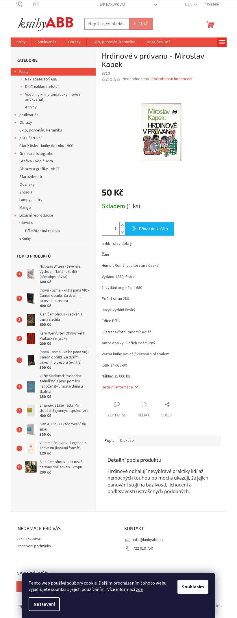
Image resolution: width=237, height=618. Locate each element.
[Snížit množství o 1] (122, 232)
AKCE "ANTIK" (30, 138)
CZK (188, 4)
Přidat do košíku (153, 228)
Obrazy (25, 122)
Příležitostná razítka (42, 231)
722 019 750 (143, 548)
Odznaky (27, 184)
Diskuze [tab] (127, 441)
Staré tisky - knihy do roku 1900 (46, 146)
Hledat (141, 23)
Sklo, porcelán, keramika (40, 130)
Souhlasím (193, 587)
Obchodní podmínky (33, 546)
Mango (25, 208)
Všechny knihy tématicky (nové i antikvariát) (52, 97)
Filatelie (26, 223)
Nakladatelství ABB (41, 79)
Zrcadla (25, 192)
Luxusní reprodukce (36, 215)
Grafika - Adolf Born (36, 161)
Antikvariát (28, 115)
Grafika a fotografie (36, 154)
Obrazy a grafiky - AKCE (39, 169)
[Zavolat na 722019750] (25, 4)
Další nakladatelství (41, 87)
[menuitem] (21, 42)
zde (139, 589)
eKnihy (31, 107)
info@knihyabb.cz (148, 540)
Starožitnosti (30, 177)
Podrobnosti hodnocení (171, 79)
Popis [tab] (109, 441)
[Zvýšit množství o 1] (122, 225)
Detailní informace (117, 387)
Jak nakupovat (112, 4)
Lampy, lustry (30, 200)
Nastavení (44, 604)
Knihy (24, 71)
